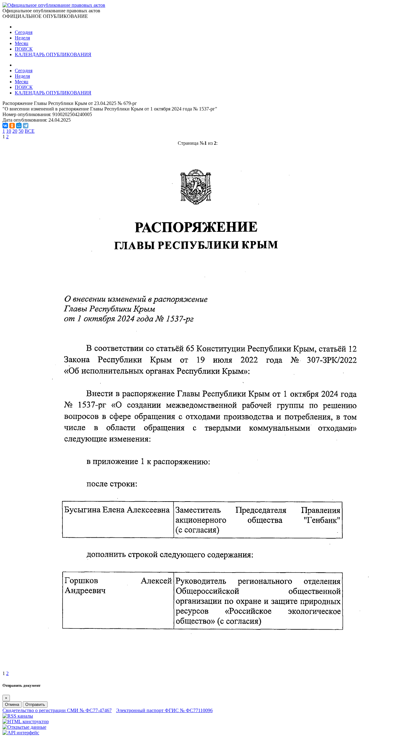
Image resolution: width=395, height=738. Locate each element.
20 (14, 131)
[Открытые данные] (24, 727)
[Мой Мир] (19, 125)
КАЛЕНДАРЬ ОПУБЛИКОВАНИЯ (53, 54)
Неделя (22, 37)
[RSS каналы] (17, 716)
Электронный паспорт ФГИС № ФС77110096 (164, 710)
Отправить (35, 704)
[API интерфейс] (20, 732)
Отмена (12, 704)
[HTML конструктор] (25, 721)
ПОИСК (24, 49)
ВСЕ (30, 131)
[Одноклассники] (12, 125)
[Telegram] (25, 125)
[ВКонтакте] (5, 125)
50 (21, 131)
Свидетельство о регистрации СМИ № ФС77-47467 (57, 710)
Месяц (21, 43)
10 (8, 131)
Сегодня (23, 32)
